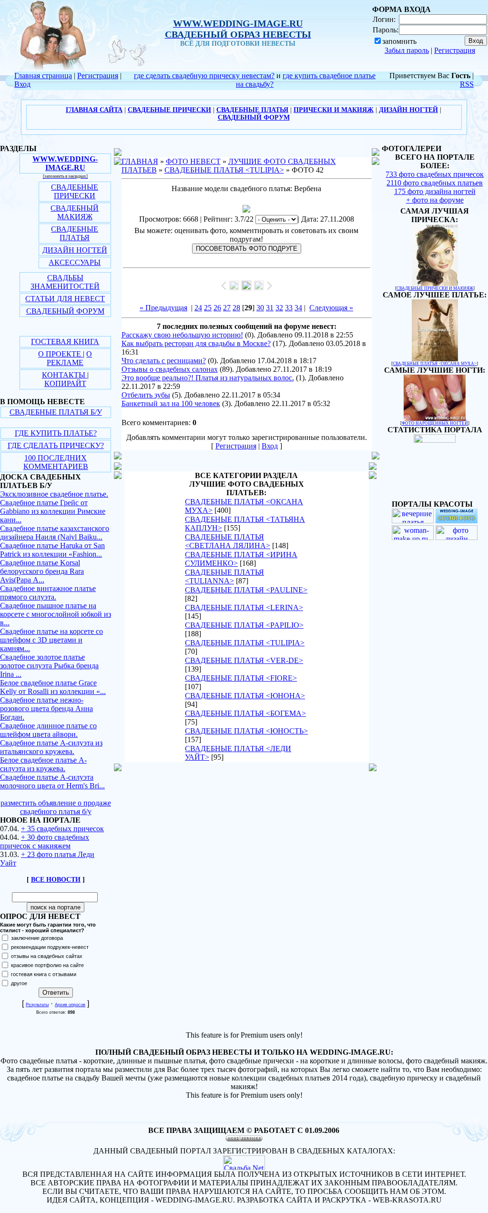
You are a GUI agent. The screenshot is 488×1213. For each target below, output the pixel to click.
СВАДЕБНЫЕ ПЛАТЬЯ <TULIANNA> (224, 576)
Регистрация (454, 50)
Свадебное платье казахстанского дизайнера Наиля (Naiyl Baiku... (54, 532)
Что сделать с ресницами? (164, 361)
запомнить (399, 41)
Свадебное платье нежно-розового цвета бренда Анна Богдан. (46, 708)
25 (208, 308)
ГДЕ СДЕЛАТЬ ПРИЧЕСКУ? (56, 445)
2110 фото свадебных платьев (434, 183)
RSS (467, 84)
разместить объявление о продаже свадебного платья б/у (55, 807)
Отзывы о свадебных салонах (170, 369)
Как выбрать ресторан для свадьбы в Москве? (196, 343)
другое (19, 983)
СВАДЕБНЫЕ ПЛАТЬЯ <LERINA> (244, 607)
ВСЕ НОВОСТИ (56, 879)
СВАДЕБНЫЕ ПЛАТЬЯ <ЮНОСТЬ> (246, 731)
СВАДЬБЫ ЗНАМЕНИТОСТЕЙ (65, 282)
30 (260, 308)
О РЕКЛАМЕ (69, 358)
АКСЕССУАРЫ (75, 262)
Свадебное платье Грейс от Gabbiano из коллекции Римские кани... (52, 511)
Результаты (37, 1004)
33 (289, 308)
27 (227, 308)
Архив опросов (70, 1004)
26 (217, 308)
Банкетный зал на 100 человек (171, 403)
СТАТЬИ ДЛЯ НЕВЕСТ (65, 299)
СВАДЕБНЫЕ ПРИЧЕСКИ (74, 191)
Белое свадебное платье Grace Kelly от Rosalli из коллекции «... (53, 687)
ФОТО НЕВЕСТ (193, 161)
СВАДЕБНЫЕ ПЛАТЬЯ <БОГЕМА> (245, 713)
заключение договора (37, 938)
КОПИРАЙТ (65, 383)
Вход (22, 84)
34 (298, 308)
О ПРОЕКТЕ (60, 354)
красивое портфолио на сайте (47, 965)
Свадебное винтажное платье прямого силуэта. (48, 592)
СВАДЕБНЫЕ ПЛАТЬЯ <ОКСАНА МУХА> (435, 363)
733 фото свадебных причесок (435, 174)
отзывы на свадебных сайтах (46, 956)
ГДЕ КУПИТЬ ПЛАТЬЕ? (56, 433)
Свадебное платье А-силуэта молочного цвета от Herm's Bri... (52, 781)
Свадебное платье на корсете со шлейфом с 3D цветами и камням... (51, 639)
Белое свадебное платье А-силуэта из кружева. (43, 764)
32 (279, 308)
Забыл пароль (407, 50)
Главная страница (43, 75)
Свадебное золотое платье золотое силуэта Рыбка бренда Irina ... (49, 665)
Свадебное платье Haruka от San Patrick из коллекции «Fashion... (52, 549)
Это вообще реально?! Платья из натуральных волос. (208, 378)
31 (270, 308)
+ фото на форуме (435, 200)
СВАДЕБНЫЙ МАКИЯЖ (75, 212)
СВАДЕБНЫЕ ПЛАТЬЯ (74, 233)
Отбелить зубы (146, 395)
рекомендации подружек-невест (50, 947)
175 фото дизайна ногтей (435, 191)
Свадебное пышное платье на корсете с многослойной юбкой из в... (55, 614)
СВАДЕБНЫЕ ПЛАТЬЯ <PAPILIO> (244, 625)
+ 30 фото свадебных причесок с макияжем (44, 841)
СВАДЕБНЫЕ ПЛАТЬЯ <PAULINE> (246, 590)
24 (198, 308)
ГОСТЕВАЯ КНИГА (65, 341)
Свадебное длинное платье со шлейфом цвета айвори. (48, 730)
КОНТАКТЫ (64, 375)
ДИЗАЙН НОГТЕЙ (74, 250)
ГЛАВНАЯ (140, 161)
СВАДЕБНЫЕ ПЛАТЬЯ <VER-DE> (244, 660)
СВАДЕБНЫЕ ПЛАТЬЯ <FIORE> (241, 678)
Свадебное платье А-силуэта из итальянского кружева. (51, 747)
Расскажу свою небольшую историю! (182, 335)
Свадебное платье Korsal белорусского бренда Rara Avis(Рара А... (42, 571)
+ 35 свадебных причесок (62, 829)
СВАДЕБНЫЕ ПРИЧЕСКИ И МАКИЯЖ (434, 288)
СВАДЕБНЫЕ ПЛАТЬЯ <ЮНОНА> (245, 696)
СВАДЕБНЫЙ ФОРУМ (65, 311)
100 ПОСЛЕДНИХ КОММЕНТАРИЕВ (55, 462)
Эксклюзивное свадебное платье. (54, 494)
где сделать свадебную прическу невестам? (204, 75)
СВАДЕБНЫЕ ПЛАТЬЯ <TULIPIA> (224, 170)
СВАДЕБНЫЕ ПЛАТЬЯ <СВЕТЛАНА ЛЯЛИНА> (227, 541)
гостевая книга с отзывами (43, 974)
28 (236, 308)
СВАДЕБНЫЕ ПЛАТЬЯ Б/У (56, 412)
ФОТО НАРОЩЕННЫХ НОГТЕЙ (435, 423)
